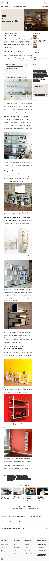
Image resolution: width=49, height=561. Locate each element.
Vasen (45, 79)
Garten (39, 74)
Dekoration (41, 70)
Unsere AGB (27, 545)
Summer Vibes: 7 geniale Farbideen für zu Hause (43, 36)
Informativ (29, 6)
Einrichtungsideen (36, 72)
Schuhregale (25, 477)
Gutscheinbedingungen (41, 550)
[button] (2, 559)
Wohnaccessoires (36, 81)
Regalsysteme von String (13, 173)
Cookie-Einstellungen (29, 553)
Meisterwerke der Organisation (12, 68)
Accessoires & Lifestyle (17, 6)
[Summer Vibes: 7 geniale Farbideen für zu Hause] (35, 37)
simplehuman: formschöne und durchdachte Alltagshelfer (18, 497)
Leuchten (35, 77)
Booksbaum (15, 475)
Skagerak (35, 79)
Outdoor (42, 77)
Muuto (39, 77)
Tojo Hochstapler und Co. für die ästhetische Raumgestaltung (17, 77)
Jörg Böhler (5, 23)
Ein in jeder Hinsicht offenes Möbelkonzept (14, 75)
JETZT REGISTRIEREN (41, 555)
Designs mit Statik (10, 72)
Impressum (27, 547)
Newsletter (27, 544)
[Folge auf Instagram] (46, 3)
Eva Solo (42, 72)
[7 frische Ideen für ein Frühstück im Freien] (35, 42)
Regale (15, 477)
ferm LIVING (35, 74)
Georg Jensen (44, 74)
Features (24, 6)
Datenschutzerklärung (29, 549)
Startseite (2, 6)
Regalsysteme (19, 477)
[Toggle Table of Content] (26, 64)
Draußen (10, 6)
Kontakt (14, 553)
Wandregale (10, 480)
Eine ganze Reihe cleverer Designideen (13, 70)
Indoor (25, 475)
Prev (47, 492)
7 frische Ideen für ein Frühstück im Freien (42, 41)
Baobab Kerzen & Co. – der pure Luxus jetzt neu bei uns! (29, 497)
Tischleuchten (40, 79)
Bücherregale (20, 475)
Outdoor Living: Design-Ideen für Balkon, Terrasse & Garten (43, 46)
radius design (6, 224)
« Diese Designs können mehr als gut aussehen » (15, 66)
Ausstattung (10, 475)
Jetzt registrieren (40, 94)
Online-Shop (45, 6)
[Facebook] (2, 34)
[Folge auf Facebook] (44, 3)
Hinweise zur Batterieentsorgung (28, 551)
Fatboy (46, 72)
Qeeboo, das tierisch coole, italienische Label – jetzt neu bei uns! (42, 497)
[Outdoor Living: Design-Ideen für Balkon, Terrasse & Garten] (35, 46)
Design (45, 70)
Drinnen (6, 6)
